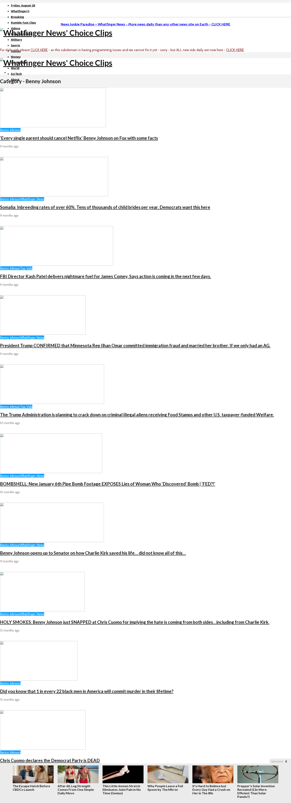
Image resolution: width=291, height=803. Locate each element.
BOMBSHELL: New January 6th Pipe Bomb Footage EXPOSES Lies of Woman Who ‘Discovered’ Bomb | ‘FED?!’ (107, 483)
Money (16, 57)
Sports (15, 45)
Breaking (17, 17)
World (15, 68)
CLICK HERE (39, 50)
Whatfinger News (32, 199)
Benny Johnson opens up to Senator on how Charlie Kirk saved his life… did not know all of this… (93, 553)
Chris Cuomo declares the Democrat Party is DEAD (50, 760)
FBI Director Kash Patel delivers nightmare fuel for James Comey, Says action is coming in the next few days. (105, 276)
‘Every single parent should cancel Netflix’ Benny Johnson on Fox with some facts (79, 138)
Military (16, 39)
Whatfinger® (20, 11)
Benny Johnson (10, 130)
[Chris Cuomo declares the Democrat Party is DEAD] (43, 748)
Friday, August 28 (23, 5)
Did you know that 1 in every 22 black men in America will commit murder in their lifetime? (86, 691)
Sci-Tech (16, 74)
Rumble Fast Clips (23, 23)
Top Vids (26, 268)
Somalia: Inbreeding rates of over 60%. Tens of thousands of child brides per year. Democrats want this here (105, 207)
